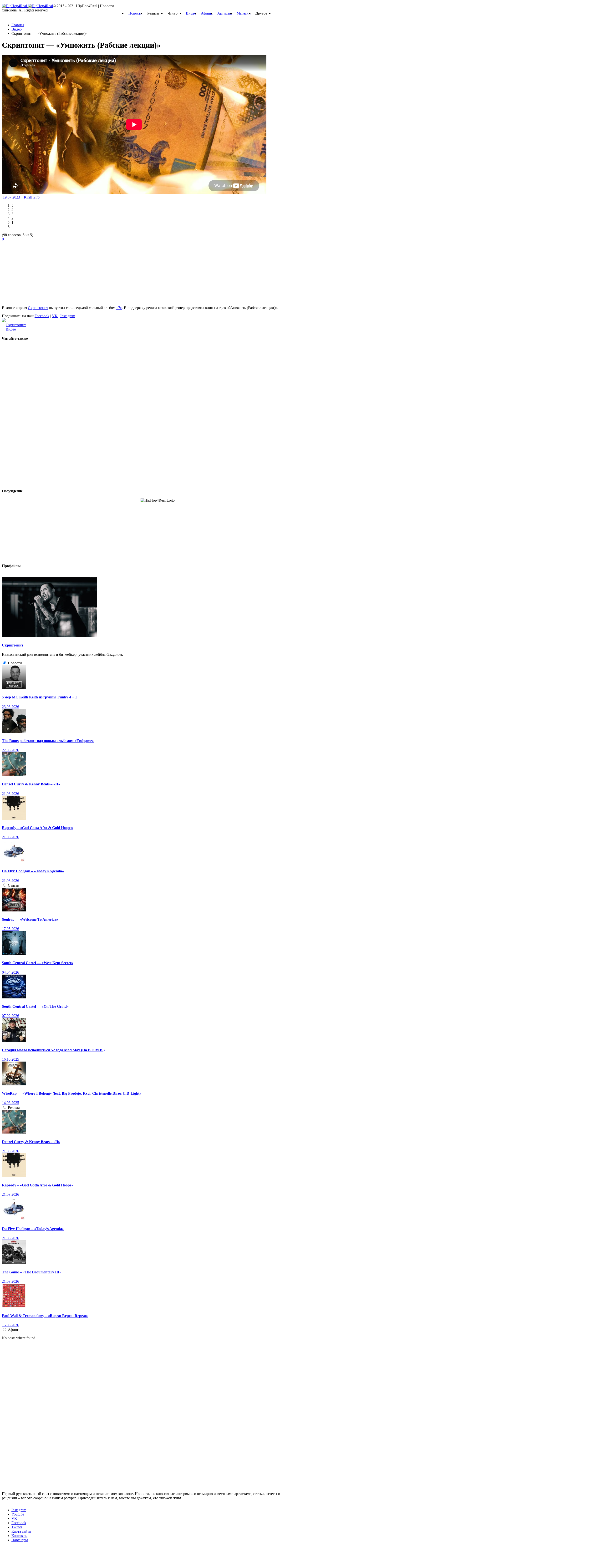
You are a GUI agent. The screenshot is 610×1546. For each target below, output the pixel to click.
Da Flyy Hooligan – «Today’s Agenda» (33, 871)
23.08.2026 (10, 707)
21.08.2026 (10, 794)
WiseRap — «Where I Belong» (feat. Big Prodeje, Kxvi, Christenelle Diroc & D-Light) (71, 1093)
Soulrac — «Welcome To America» (30, 919)
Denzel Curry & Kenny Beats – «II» (31, 784)
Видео (191, 13)
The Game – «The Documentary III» (31, 1272)
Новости (135, 13)
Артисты (224, 13)
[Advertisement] (37, 271)
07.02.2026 (10, 1016)
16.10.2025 (10, 1059)
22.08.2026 (10, 750)
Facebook (42, 316)
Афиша (207, 13)
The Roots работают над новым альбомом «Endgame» (48, 741)
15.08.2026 (10, 1325)
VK (55, 316)
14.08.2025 (10, 1103)
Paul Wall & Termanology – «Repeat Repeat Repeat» (45, 1316)
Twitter (16, 1527)
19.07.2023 (12, 197)
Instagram (67, 316)
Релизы (14, 1107)
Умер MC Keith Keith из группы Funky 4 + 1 (39, 697)
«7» (119, 308)
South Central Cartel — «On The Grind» (35, 1006)
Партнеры (19, 1540)
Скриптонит (38, 308)
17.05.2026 (10, 929)
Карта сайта (21, 1531)
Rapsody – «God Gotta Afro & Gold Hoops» (37, 828)
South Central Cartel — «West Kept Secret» (37, 963)
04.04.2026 (10, 972)
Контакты (19, 1536)
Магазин (244, 13)
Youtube (17, 1514)
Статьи (13, 885)
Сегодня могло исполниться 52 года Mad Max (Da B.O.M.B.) (53, 1050)
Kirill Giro (32, 197)
